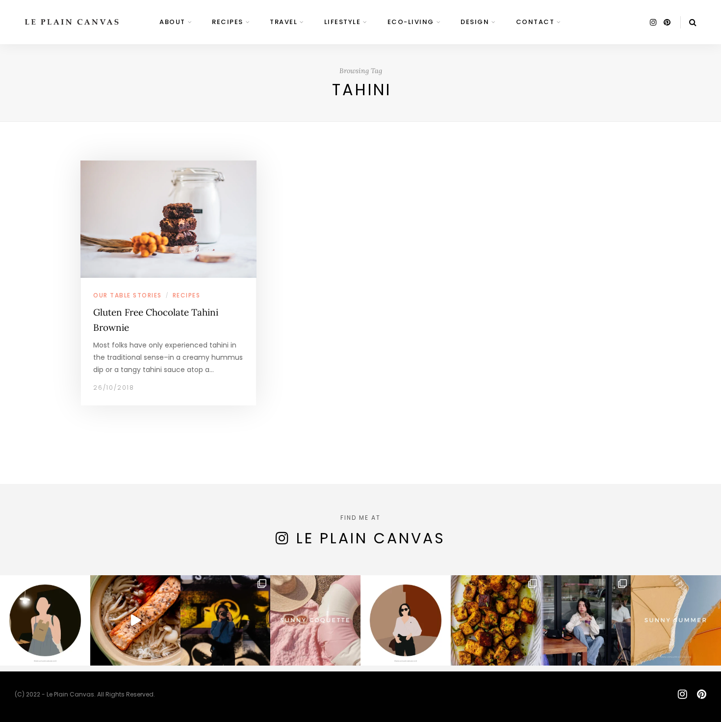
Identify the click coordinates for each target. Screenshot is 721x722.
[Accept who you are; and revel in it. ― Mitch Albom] (405, 620)
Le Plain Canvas (370, 538)
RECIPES (187, 295)
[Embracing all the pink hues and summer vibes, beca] (315, 620)
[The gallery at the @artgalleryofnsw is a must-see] (225, 620)
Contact (535, 22)
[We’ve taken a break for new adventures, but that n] (586, 620)
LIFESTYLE (342, 22)
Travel (283, 22)
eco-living (410, 22)
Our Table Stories (127, 295)
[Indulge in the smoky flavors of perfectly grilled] (496, 620)
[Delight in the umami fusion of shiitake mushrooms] (135, 620)
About (172, 22)
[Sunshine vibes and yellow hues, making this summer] (676, 620)
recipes (227, 22)
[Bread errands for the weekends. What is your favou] (45, 620)
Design (475, 22)
